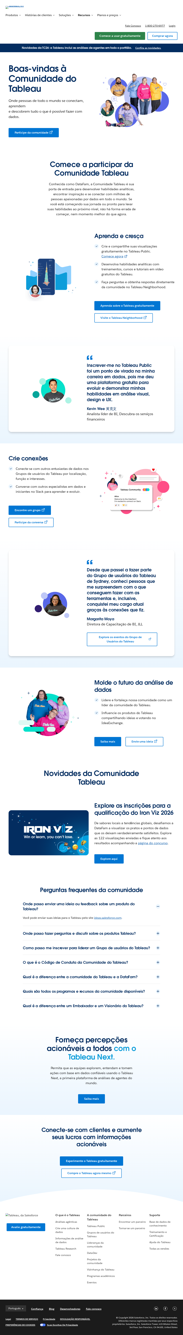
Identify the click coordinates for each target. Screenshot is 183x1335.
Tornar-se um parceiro (132, 1228)
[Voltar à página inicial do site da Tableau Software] (19, 7)
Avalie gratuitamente (26, 1227)
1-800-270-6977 (155, 25)
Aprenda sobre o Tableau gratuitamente (127, 306)
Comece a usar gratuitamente (119, 36)
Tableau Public (96, 1226)
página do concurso (153, 843)
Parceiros (125, 1215)
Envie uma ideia (142, 741)
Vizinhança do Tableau (100, 1269)
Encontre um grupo (28, 510)
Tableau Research (65, 1248)
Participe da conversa (29, 522)
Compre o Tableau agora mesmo (89, 1173)
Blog (51, 1309)
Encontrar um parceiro (132, 1221)
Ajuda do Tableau (159, 1242)
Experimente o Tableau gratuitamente (91, 1161)
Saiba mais (107, 741)
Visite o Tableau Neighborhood (121, 318)
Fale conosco (133, 25)
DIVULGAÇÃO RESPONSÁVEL (75, 1319)
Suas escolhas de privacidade (62, 1324)
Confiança (37, 1309)
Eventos (91, 1282)
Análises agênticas (66, 1221)
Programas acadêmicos (101, 1276)
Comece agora (112, 256)
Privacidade (49, 1319)
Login (172, 25)
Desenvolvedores (70, 1309)
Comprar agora (162, 36)
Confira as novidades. (148, 48)
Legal (8, 1319)
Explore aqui (109, 859)
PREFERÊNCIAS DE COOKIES (20, 1324)
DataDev (92, 1253)
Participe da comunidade (31, 132)
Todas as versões (159, 1248)
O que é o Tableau (67, 1215)
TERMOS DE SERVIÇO (27, 1319)
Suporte (154, 1215)
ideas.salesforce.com (108, 918)
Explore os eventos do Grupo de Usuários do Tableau (120, 639)
